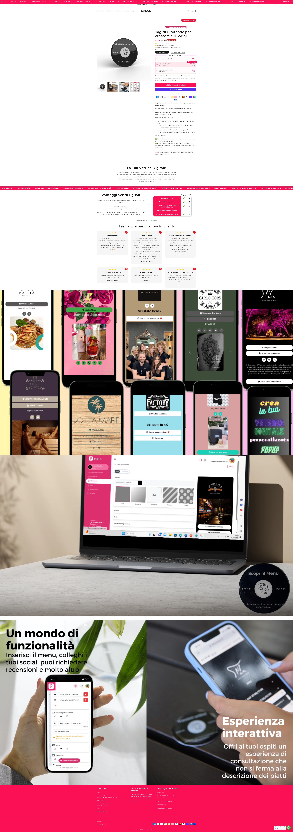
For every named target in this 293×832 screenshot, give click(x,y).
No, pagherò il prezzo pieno (161, 436)
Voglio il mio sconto (161, 432)
